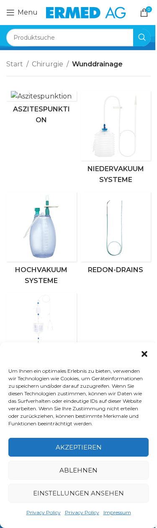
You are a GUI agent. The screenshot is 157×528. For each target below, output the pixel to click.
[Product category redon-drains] (116, 235)
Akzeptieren (79, 447)
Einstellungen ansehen (78, 493)
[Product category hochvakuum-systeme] (41, 240)
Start (14, 64)
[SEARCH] (142, 37)
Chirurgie (47, 64)
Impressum (117, 512)
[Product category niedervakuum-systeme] (116, 139)
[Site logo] (86, 12)
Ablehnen (78, 470)
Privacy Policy (43, 512)
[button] (144, 354)
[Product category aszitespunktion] (41, 109)
